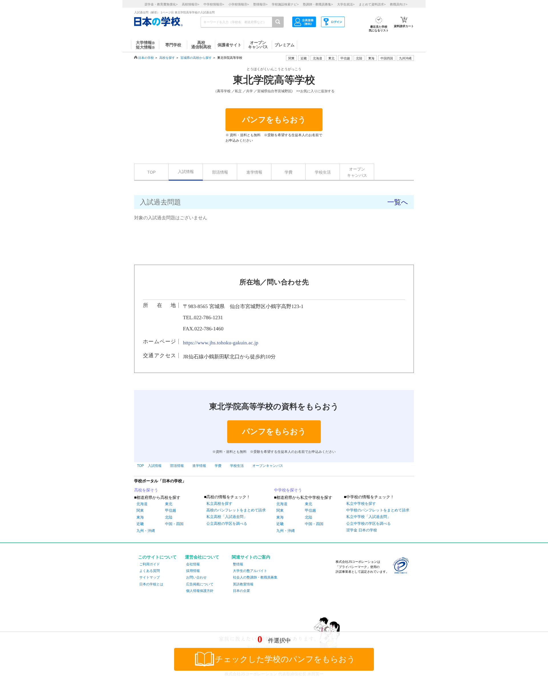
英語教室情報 (243, 584)
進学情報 (254, 172)
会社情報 (193, 564)
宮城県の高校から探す (196, 57)
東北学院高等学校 (274, 80)
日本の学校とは (151, 584)
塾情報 (238, 564)
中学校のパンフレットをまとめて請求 (377, 510)
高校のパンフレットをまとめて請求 (236, 510)
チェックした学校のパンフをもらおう (285, 659)
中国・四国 (174, 524)
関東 (140, 510)
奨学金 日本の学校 (361, 530)
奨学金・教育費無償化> (161, 4)
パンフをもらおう (274, 119)
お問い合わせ (196, 577)
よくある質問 (149, 571)
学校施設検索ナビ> (285, 4)
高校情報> (190, 4)
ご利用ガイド (149, 564)
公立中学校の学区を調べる (368, 523)
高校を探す (167, 57)
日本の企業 (241, 591)
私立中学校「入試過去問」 (368, 517)
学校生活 (323, 172)
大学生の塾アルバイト (250, 571)
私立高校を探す (219, 503)
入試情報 (186, 171)
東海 (140, 517)
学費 (289, 172)
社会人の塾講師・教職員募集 (255, 577)
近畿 (140, 524)
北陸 (168, 517)
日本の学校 (146, 57)
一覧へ (397, 202)
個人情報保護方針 (199, 591)
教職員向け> (398, 4)
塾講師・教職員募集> (318, 4)
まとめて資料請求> (372, 4)
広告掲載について (199, 584)
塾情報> (260, 4)
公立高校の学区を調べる (226, 523)
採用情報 (193, 571)
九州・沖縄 (145, 531)
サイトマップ (149, 577)
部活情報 (220, 172)
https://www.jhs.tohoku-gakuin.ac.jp (220, 342)
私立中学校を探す (361, 503)
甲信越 (170, 510)
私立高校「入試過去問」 (226, 517)
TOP (151, 172)
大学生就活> (345, 4)
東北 (168, 504)
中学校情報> (214, 4)
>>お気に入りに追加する (315, 91)
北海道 (317, 58)
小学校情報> (238, 4)
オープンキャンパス (357, 172)
